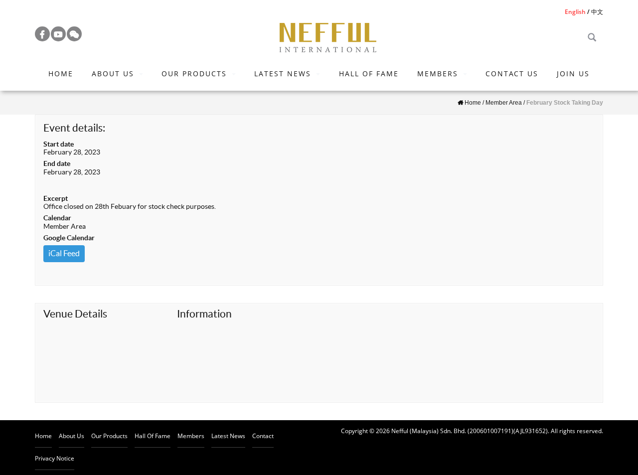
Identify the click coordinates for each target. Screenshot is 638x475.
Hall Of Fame (369, 73)
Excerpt (55, 198)
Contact (263, 436)
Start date (58, 144)
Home (60, 73)
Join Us (573, 73)
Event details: (74, 128)
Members (437, 73)
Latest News (282, 73)
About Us (113, 73)
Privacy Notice (54, 458)
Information (204, 313)
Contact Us (511, 73)
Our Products (194, 73)
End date (56, 163)
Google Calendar (69, 238)
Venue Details (75, 313)
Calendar (57, 218)
